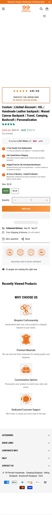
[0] (47, 9)
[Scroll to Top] (47, 501)
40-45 (15, 191)
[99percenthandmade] (26, 9)
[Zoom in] (44, 65)
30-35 (5, 191)
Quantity (5, 200)
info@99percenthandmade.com (15, 513)
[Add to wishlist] (44, 16)
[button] (8, 124)
